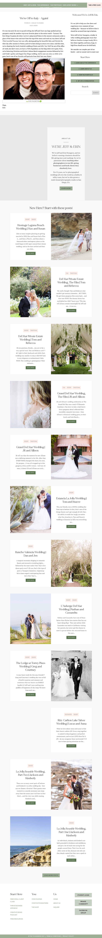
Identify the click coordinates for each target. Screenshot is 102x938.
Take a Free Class (94, 5)
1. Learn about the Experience (85, 63)
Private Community (83, 903)
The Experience (43, 5)
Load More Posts (51, 875)
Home (55, 899)
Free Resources (16, 919)
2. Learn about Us (85, 69)
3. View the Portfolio (85, 75)
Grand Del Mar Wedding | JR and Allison (30, 449)
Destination (68, 714)
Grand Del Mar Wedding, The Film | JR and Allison (71, 395)
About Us (56, 903)
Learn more (66, 188)
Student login (83, 895)
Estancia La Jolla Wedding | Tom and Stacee (71, 500)
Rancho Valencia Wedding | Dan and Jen (30, 554)
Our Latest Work (69, 5)
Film (67, 273)
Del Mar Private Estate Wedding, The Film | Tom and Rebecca (71, 282)
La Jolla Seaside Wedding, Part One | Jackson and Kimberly (71, 832)
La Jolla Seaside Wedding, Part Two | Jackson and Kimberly (30, 775)
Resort (27, 219)
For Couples (37, 899)
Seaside (34, 219)
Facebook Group (83, 911)
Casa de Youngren (37, 23)
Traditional (73, 273)
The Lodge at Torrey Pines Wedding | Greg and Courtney (30, 667)
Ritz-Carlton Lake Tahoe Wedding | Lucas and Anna (71, 722)
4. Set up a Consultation (85, 81)
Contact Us (57, 7)
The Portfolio (56, 5)
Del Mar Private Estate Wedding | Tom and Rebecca (30, 340)
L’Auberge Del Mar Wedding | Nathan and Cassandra (71, 609)
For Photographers (40, 903)
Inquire (56, 907)
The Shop (35, 907)
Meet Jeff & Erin (30, 5)
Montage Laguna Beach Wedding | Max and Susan (30, 227)
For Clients (44, 7)
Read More (30, 253)
